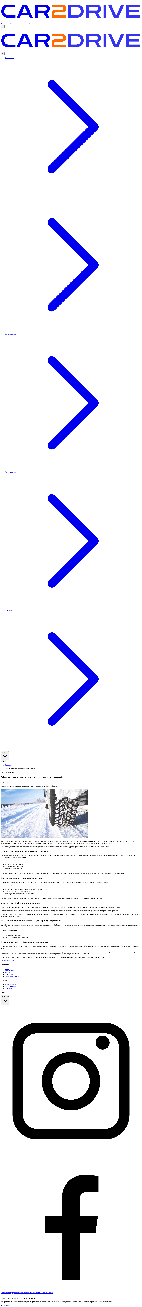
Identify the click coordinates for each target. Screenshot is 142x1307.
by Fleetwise (5, 1305)
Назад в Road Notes (7, 961)
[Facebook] (71, 1291)
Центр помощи (34, 24)
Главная (8, 765)
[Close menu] (3, 53)
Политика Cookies (46, 1293)
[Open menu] (3, 26)
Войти (3, 761)
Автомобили (5, 24)
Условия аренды (23, 24)
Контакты (43, 24)
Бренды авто (9, 972)
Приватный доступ (12, 976)
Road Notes (14, 24)
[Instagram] (71, 1150)
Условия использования (32, 1293)
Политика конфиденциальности (12, 1293)
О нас (7, 969)
